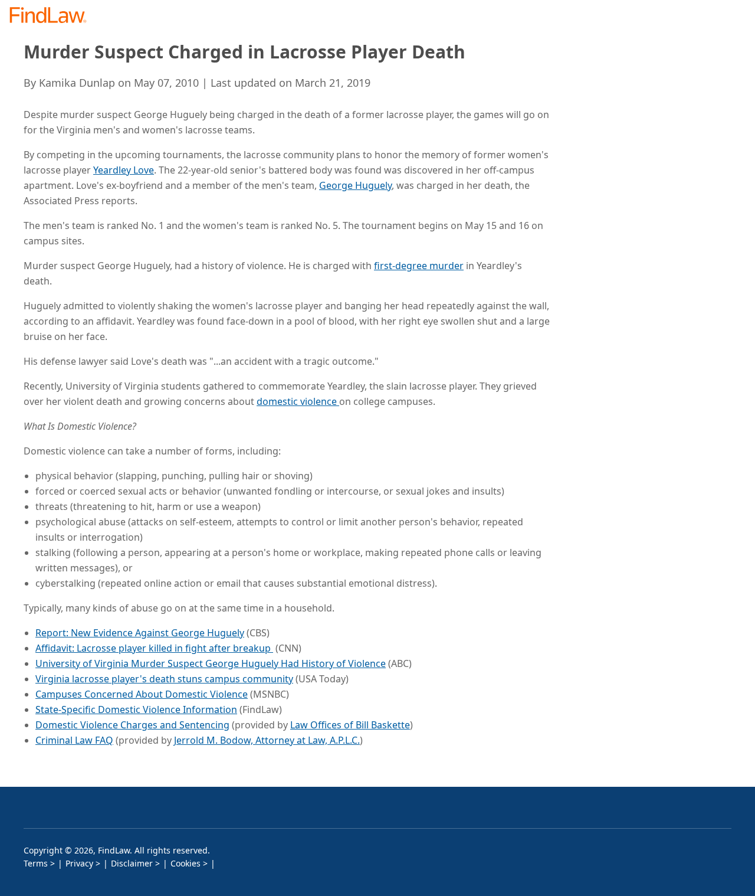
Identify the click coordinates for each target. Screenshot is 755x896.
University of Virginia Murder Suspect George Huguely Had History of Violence (210, 663)
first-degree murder (419, 265)
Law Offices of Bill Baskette (350, 724)
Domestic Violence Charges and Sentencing (132, 724)
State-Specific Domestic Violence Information (136, 709)
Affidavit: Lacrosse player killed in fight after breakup (154, 648)
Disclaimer (132, 863)
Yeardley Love (123, 169)
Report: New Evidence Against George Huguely (139, 632)
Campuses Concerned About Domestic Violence (141, 694)
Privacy (79, 863)
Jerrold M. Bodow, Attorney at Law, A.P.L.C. (267, 740)
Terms (36, 863)
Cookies (185, 863)
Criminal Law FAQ (74, 740)
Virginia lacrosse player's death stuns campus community (164, 678)
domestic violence (298, 401)
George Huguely (355, 185)
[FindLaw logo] (52, 16)
